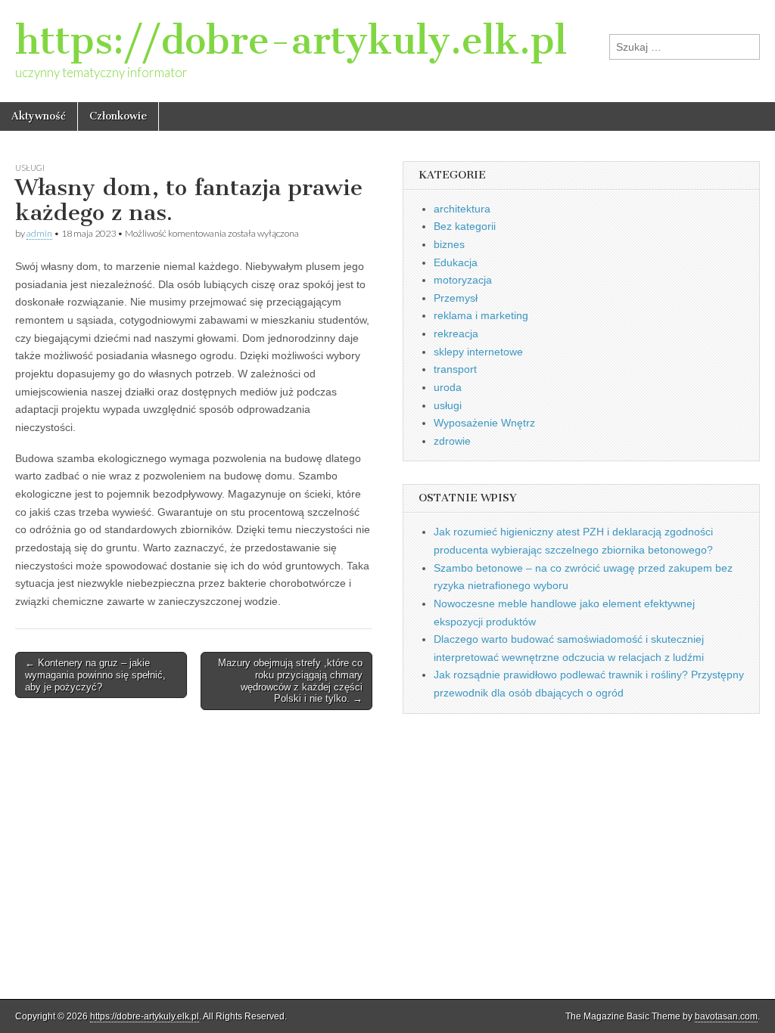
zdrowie (452, 441)
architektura (462, 209)
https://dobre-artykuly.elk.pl (291, 40)
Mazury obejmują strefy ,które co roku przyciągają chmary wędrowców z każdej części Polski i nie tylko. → (290, 680)
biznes (449, 244)
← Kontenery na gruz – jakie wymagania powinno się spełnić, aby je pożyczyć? (95, 674)
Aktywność (38, 116)
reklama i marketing (481, 315)
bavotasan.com (726, 1016)
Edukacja (456, 262)
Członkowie (118, 116)
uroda (448, 387)
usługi (30, 167)
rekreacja (456, 333)
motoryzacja (463, 280)
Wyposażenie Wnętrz (484, 423)
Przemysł (456, 298)
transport (455, 369)
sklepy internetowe (478, 352)
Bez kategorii (465, 226)
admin (39, 233)
